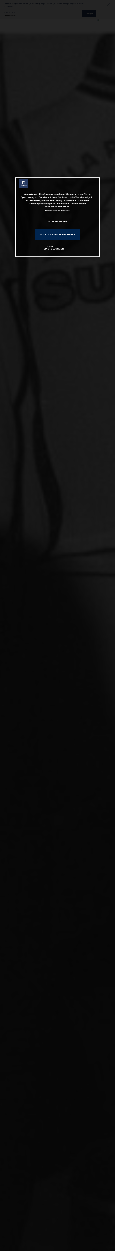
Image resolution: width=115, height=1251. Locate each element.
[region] (57, 217)
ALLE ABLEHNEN (57, 221)
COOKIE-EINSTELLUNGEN (54, 247)
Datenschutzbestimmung (53, 210)
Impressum (66, 210)
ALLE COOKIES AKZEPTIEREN (57, 234)
